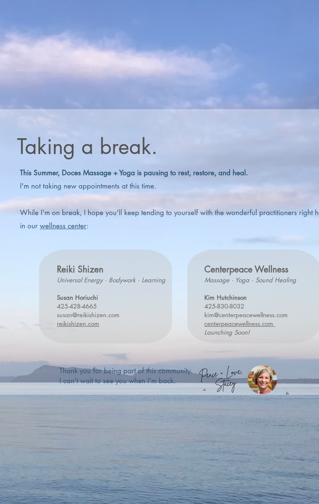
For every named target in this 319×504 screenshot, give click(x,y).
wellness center (63, 225)
